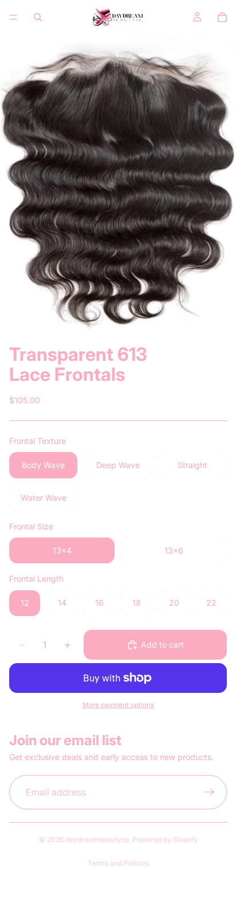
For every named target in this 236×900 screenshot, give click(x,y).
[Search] (37, 17)
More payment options (118, 705)
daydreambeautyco (97, 839)
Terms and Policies (118, 863)
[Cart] (222, 17)
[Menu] (13, 17)
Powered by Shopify (165, 839)
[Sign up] (210, 793)
